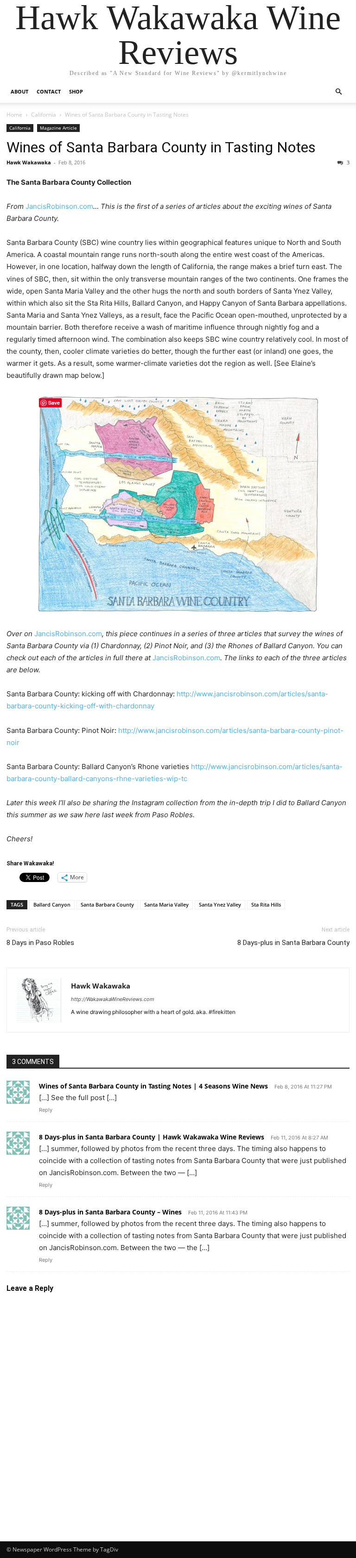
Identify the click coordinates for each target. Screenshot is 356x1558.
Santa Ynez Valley (220, 904)
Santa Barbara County (107, 904)
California (43, 115)
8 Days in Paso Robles (40, 943)
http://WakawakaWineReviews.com (112, 999)
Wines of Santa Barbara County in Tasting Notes (161, 147)
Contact (49, 91)
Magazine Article (58, 128)
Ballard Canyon (51, 904)
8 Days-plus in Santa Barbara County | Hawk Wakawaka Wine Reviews (151, 1137)
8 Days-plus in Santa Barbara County (293, 943)
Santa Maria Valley (166, 904)
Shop (76, 91)
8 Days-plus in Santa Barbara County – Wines (110, 1212)
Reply (45, 1110)
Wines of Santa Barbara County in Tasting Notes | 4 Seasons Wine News (153, 1086)
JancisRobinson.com (59, 206)
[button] (338, 92)
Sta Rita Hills (266, 904)
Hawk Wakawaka (28, 162)
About (19, 91)
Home (14, 115)
